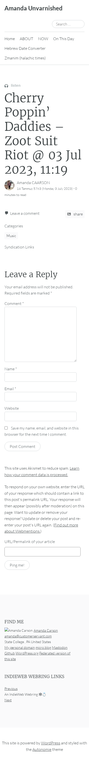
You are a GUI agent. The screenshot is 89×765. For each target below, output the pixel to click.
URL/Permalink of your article (29, 541)
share (78, 214)
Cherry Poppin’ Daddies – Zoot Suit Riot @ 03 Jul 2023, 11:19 (43, 134)
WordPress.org (27, 653)
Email (10, 388)
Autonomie (41, 749)
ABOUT (26, 38)
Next (8, 700)
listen (15, 85)
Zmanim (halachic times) (25, 57)
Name (10, 368)
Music (11, 235)
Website (11, 408)
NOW (43, 38)
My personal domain (19, 647)
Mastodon (59, 647)
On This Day (63, 38)
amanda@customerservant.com (28, 636)
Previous (11, 688)
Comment (14, 303)
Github (9, 653)
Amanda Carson (46, 630)
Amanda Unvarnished (33, 8)
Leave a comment (25, 213)
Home (9, 38)
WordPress (50, 742)
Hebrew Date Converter (24, 48)
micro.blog (43, 647)
